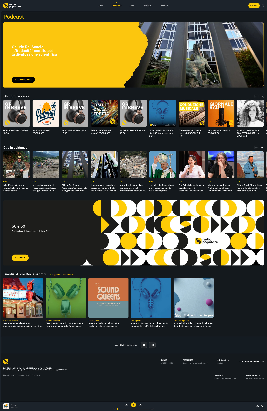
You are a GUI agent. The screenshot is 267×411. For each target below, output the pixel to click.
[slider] (117, 409)
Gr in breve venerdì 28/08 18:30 (15, 131)
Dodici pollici (136, 321)
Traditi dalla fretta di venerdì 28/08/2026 (101, 131)
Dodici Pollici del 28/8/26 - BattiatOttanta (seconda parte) (162, 133)
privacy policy (9, 375)
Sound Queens (93, 321)
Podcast (116, 5)
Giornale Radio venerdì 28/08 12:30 (219, 131)
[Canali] (262, 406)
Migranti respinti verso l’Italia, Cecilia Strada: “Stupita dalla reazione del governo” (220, 188)
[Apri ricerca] (263, 5)
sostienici (254, 5)
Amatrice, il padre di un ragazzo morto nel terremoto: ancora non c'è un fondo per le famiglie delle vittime (132, 188)
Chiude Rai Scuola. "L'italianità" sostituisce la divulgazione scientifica (74, 188)
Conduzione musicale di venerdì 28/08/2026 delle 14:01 (191, 133)
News (132, 5)
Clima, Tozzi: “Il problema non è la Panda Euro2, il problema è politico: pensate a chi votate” (249, 188)
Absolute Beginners (181, 321)
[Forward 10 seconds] (140, 405)
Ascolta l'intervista (23, 80)
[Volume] (257, 406)
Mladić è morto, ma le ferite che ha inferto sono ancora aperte (15, 188)
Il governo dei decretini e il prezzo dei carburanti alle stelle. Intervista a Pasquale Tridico (104, 188)
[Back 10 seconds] (126, 405)
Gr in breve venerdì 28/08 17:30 (74, 131)
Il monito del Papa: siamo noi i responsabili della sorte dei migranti (161, 188)
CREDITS (37, 375)
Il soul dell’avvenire (10, 321)
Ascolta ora (20, 258)
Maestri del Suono (53, 321)
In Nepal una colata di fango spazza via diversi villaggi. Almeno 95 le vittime (44, 188)
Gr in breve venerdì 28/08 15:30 (132, 131)
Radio (101, 5)
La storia (164, 5)
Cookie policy (24, 375)
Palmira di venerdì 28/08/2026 (41, 131)
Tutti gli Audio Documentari (62, 275)
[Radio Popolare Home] (12, 5)
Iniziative (147, 5)
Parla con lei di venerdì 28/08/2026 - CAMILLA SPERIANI (248, 133)
